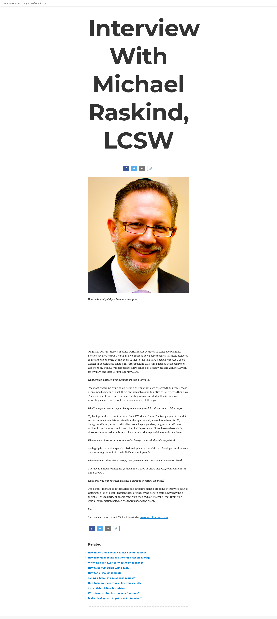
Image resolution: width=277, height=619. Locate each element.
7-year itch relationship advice (106, 588)
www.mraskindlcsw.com (154, 517)
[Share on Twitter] (134, 168)
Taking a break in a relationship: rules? (111, 578)
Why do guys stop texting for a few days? (113, 593)
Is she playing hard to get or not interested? (115, 598)
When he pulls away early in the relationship (115, 562)
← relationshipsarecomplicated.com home (23, 3)
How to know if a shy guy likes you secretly (114, 583)
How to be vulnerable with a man (108, 568)
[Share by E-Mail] (142, 168)
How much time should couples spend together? (117, 552)
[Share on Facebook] (126, 168)
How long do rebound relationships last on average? (119, 557)
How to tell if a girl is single (104, 573)
